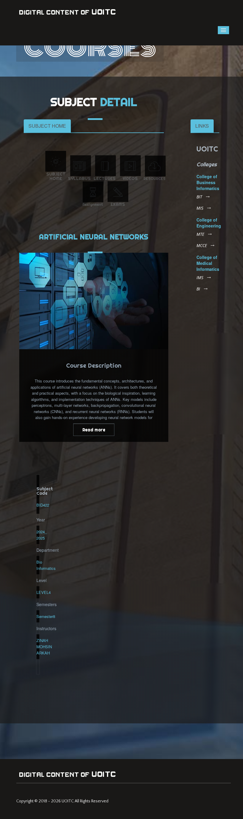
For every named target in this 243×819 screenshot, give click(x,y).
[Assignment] (93, 191)
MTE (200, 234)
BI (198, 289)
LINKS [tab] (202, 125)
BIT (199, 197)
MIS (199, 208)
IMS (199, 277)
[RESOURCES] (155, 166)
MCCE (201, 245)
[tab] (47, 126)
